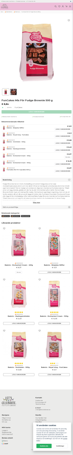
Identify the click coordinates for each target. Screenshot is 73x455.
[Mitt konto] (63, 6)
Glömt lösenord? (7, 434)
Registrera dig (6, 432)
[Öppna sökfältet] (55, 6)
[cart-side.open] (66, 6)
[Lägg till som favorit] (59, 6)
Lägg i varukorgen (63, 129)
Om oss (4, 422)
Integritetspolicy (40, 420)
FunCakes (18, 107)
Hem (2, 11)
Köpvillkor (38, 422)
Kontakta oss (6, 420)
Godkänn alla (44, 446)
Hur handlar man (41, 418)
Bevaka (67, 157)
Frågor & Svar (6, 418)
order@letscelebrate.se (42, 409)
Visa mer (36, 202)
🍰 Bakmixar (17, 11)
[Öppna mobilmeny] (70, 6)
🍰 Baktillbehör (8, 11)
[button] (71, 1)
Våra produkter (25, 216)
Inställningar (60, 446)
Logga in (5, 430)
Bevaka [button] (19, 272)
